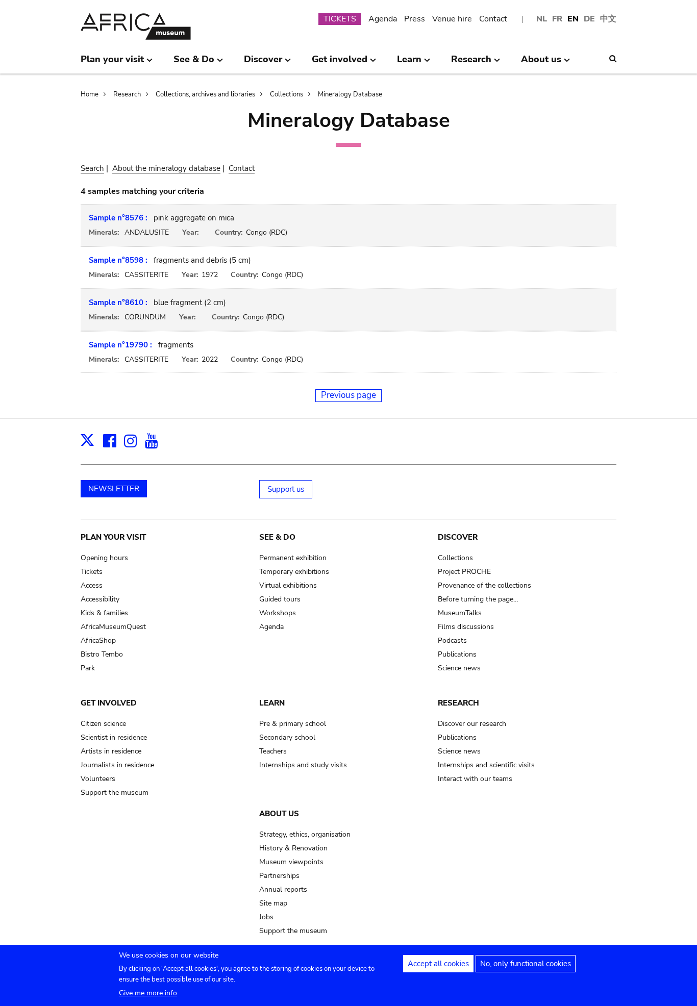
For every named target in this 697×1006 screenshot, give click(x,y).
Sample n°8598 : (118, 260)
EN (573, 18)
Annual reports (283, 889)
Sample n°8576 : (118, 218)
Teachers (273, 751)
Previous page (348, 395)
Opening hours (104, 558)
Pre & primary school (292, 723)
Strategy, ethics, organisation (305, 834)
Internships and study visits (303, 765)
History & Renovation (293, 848)
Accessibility (100, 599)
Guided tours (280, 599)
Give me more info (148, 993)
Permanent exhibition (293, 558)
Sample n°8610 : (118, 302)
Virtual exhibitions (288, 585)
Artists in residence (111, 751)
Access (92, 585)
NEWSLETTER (113, 489)
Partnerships (279, 876)
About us (279, 814)
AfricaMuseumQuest (113, 627)
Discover (458, 537)
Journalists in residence (117, 765)
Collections (286, 94)
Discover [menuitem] (263, 63)
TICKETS (339, 18)
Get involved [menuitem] (339, 63)
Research (127, 94)
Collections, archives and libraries (205, 94)
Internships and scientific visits (486, 765)
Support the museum (114, 792)
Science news (459, 668)
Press (414, 18)
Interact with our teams (475, 779)
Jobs (266, 917)
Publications (457, 654)
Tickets (92, 571)
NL (541, 18)
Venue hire (452, 18)
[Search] (612, 59)
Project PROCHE (464, 571)
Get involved (109, 703)
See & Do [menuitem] (193, 63)
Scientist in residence (114, 737)
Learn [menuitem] (409, 63)
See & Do (277, 537)
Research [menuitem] (471, 63)
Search (92, 168)
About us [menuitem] (541, 63)
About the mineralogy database (166, 168)
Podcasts (452, 640)
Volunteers (98, 779)
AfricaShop (98, 640)
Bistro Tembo (102, 654)
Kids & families (104, 613)
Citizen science (103, 723)
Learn (272, 703)
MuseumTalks (460, 613)
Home (89, 94)
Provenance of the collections (484, 585)
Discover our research (472, 723)
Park (88, 668)
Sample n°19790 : (120, 345)
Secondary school (287, 737)
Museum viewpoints (291, 862)
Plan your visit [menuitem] (112, 63)
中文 (608, 18)
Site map (273, 903)
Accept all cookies (438, 964)
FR (557, 18)
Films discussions (466, 627)
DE (589, 18)
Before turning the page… (478, 599)
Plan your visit (113, 537)
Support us (285, 489)
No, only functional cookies (525, 964)
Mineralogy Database (350, 94)
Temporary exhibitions (294, 571)
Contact (493, 18)
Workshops (277, 613)
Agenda (382, 18)
